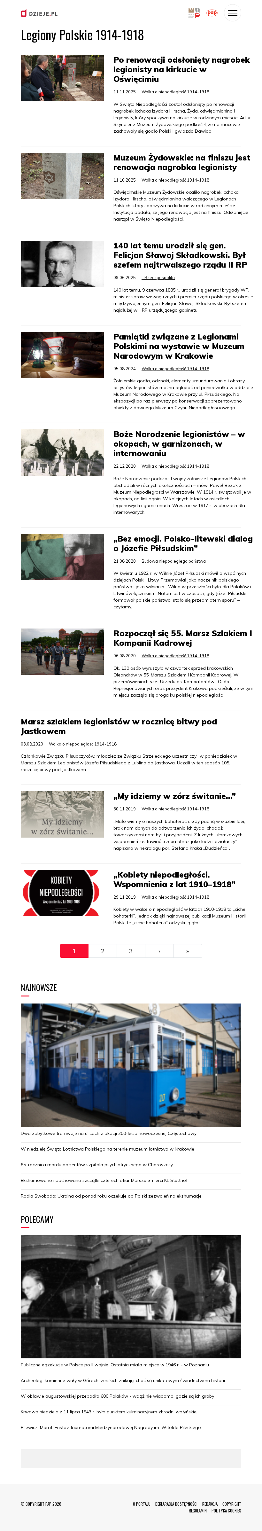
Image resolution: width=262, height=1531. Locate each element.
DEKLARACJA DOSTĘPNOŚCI (176, 1504)
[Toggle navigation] (232, 12)
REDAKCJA (210, 1504)
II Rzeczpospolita (158, 277)
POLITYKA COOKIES (226, 1510)
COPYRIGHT (231, 1504)
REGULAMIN (198, 1510)
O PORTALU (141, 1504)
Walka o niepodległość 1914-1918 (175, 91)
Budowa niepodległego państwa (174, 561)
